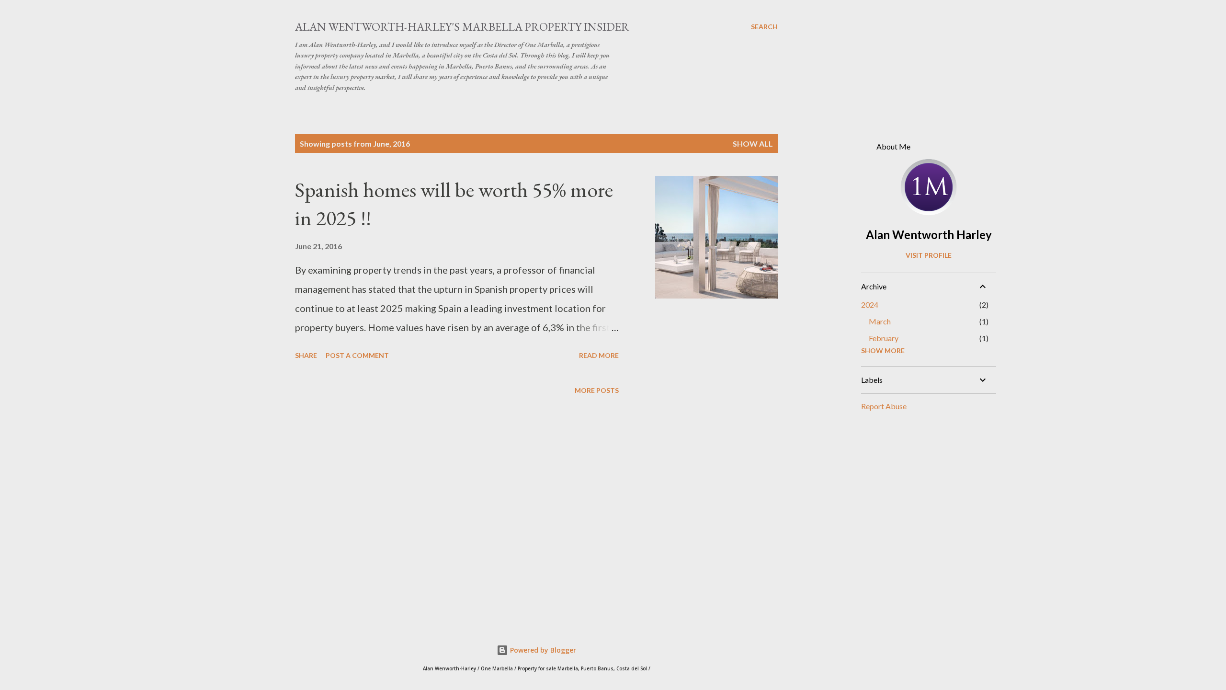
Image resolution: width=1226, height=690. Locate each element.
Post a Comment (357, 355)
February (883, 338)
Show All (753, 143)
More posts (597, 390)
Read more (599, 355)
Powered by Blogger (542, 650)
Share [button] (306, 355)
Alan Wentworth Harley (929, 235)
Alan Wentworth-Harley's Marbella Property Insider (462, 26)
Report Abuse (884, 406)
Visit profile (929, 255)
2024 (869, 304)
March (880, 321)
